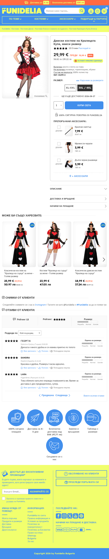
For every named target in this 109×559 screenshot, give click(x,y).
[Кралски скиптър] (69, 131)
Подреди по (11, 333)
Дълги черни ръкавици (86, 160)
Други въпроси (9, 529)
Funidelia (6, 29)
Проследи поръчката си (83, 482)
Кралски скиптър (83, 127)
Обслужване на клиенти (83, 473)
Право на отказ (35, 532)
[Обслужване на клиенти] (97, 11)
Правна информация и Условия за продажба (39, 520)
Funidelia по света (37, 515)
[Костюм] (54, 244)
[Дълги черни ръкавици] (69, 164)
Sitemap (32, 535)
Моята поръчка (9, 518)
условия (9, 501)
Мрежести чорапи (83, 143)
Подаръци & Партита (94, 19)
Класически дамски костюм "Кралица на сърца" (88, 272)
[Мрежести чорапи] (69, 147)
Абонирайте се (39, 491)
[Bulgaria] (58, 516)
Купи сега (84, 105)
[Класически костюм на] (19, 244)
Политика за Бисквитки (39, 529)
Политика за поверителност (35, 525)
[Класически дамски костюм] (90, 244)
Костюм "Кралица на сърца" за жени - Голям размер (53, 272)
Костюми (40, 19)
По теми (14, 19)
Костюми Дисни (27, 29)
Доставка (6, 524)
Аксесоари (66, 19)
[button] (104, 260)
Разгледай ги (84, 48)
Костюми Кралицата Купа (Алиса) (83, 29)
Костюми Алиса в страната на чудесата (51, 29)
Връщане (6, 527)
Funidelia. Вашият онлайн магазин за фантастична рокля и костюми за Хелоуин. (22, 11)
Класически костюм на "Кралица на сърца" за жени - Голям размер (18, 273)
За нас (31, 541)
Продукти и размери (12, 521)
